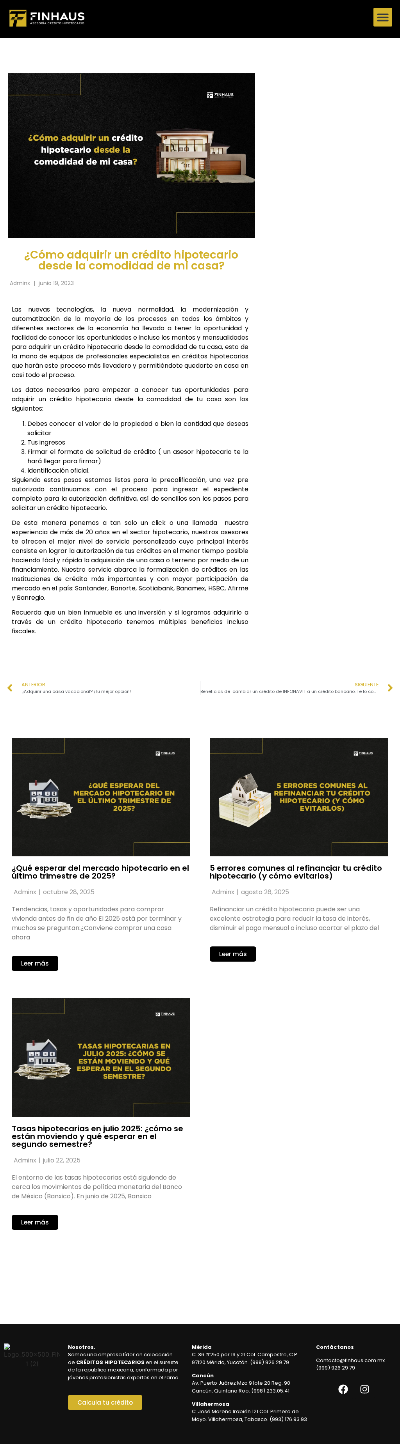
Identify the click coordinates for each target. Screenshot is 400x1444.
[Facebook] (343, 1389)
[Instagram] (365, 1389)
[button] (382, 17)
